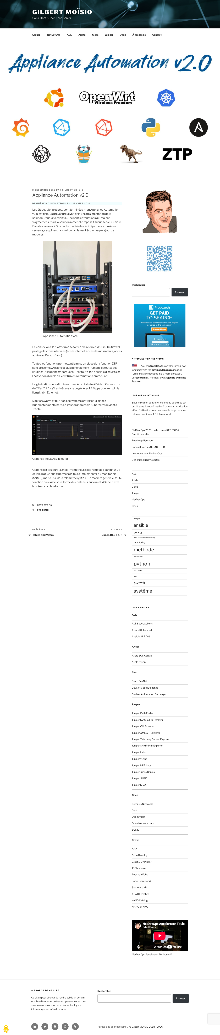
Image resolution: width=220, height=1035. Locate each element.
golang (138, 532)
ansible (141, 525)
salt (136, 576)
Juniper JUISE (139, 778)
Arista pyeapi (139, 661)
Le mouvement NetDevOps (147, 453)
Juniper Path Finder (142, 713)
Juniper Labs (139, 752)
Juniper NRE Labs (141, 765)
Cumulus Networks (142, 803)
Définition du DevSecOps (146, 459)
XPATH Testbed (140, 893)
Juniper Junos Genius (143, 771)
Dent (134, 810)
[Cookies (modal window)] (6, 1029)
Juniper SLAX (139, 784)
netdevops (138, 557)
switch (139, 583)
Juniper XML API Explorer (146, 732)
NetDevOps (53, 34)
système (43, 510)
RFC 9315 (138, 571)
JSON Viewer (139, 868)
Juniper (109, 34)
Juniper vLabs (139, 758)
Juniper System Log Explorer (147, 719)
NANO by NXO (140, 906)
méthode (144, 550)
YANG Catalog (140, 900)
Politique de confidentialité (111, 1026)
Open (123, 34)
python (142, 564)
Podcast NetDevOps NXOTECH (149, 447)
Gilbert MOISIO (73, 190)
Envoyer (179, 292)
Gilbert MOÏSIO (62, 12)
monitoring (139, 542)
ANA (134, 848)
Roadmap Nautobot (142, 440)
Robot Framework (141, 881)
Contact (157, 34)
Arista (82, 34)
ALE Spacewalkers (142, 623)
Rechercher (138, 284)
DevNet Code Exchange (145, 687)
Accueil (36, 34)
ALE (69, 34)
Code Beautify (139, 855)
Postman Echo (140, 874)
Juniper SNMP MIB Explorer (147, 745)
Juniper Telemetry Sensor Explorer (150, 739)
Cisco (95, 34)
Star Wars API (139, 887)
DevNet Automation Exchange (149, 694)
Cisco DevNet (139, 681)
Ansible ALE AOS (141, 636)
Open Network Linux (143, 823)
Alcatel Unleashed (142, 630)
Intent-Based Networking (144, 537)
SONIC (136, 829)
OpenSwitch (138, 816)
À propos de (139, 34)
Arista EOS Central (142, 655)
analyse (137, 519)
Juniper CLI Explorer (143, 726)
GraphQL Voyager (141, 861)
